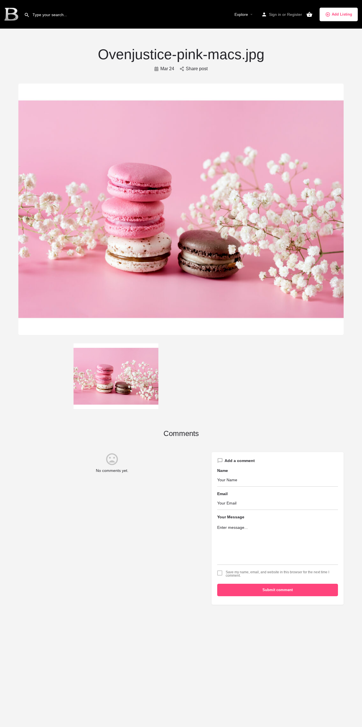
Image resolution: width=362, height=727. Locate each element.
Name (222, 470)
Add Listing (342, 14)
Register (294, 14)
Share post (197, 68)
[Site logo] (12, 14)
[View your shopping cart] (309, 14)
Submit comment (277, 590)
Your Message (230, 517)
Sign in (275, 14)
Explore (241, 14)
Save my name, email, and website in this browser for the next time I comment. (277, 573)
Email (222, 493)
